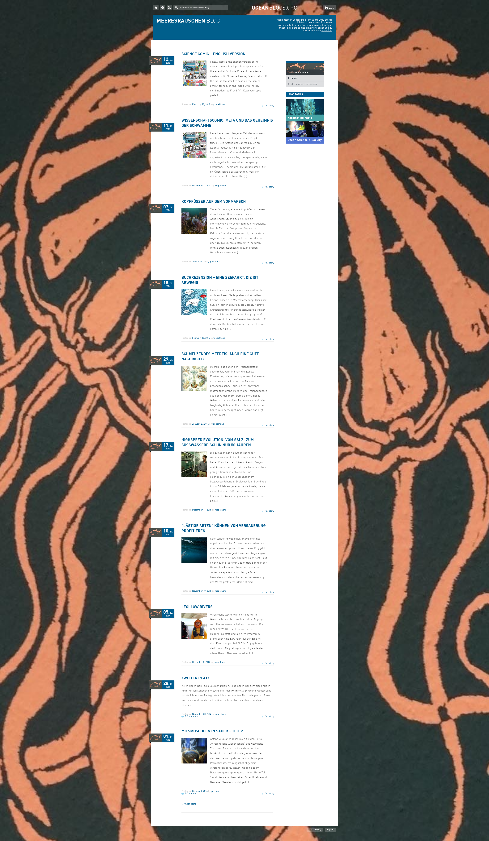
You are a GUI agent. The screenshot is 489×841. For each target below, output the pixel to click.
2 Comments (191, 716)
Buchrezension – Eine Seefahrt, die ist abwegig (219, 280)
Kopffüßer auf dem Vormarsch (213, 202)
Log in (331, 8)
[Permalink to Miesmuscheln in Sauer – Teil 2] (194, 763)
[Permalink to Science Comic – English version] (194, 86)
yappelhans (219, 104)
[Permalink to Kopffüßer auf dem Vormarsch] (194, 233)
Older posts (188, 804)
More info (326, 30)
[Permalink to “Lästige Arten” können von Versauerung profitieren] (194, 563)
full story (269, 106)
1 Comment (191, 794)
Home (294, 78)
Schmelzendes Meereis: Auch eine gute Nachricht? (220, 356)
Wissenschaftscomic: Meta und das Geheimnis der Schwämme (227, 123)
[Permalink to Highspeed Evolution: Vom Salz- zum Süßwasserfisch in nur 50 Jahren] (194, 477)
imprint (330, 830)
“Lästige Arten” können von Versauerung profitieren (223, 528)
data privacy (315, 830)
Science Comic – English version (213, 54)
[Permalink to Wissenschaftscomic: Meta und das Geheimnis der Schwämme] (194, 157)
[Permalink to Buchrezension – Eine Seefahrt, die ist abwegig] (194, 314)
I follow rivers (197, 607)
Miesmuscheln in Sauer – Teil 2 (212, 731)
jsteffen (215, 791)
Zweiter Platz (195, 678)
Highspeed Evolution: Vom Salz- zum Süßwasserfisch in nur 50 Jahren (217, 442)
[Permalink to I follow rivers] (194, 639)
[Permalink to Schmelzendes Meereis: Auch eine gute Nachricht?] (194, 391)
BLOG (188, 21)
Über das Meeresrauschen (304, 84)
